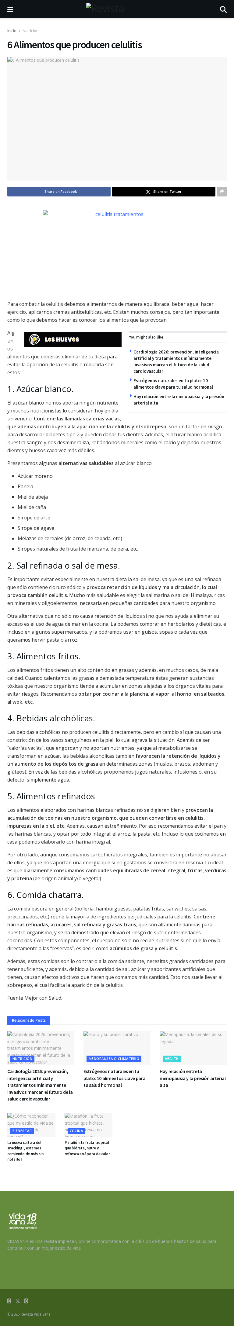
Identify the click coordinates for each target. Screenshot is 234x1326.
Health (172, 1058)
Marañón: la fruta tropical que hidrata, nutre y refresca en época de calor (87, 1148)
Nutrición (30, 30)
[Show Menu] (10, 9)
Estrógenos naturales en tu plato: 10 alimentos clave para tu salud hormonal (114, 1078)
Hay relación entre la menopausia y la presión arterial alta (193, 1078)
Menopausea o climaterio (114, 1058)
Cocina (76, 1130)
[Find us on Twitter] (17, 1301)
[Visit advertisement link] (73, 339)
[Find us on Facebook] (9, 1301)
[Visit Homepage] (116, 9)
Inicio (11, 30)
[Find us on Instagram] (26, 1301)
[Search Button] (223, 9)
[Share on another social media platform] (222, 191)
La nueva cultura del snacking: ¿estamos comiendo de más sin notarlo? (25, 1151)
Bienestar (22, 1130)
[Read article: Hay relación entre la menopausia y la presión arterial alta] (193, 1048)
